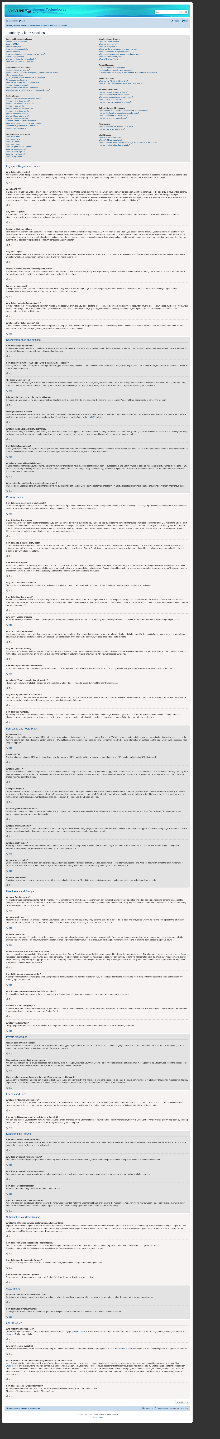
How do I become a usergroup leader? (114, 51)
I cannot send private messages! (112, 67)
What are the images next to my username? (23, 82)
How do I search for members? (111, 99)
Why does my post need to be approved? (22, 126)
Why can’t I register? (14, 46)
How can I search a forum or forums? (113, 92)
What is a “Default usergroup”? (111, 56)
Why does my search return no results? (114, 95)
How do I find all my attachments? (112, 129)
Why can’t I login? (13, 51)
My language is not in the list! (17, 80)
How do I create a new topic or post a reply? (23, 98)
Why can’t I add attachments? (17, 116)
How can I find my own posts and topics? (115, 102)
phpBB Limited (78, 1332)
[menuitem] (22, 21)
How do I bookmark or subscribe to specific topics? (119, 113)
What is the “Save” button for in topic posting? (24, 123)
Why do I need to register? (16, 42)
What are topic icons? (14, 157)
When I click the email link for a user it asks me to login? (28, 90)
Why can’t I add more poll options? (19, 108)
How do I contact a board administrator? (114, 145)
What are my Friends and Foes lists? (113, 81)
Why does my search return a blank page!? (116, 97)
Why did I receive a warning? (17, 118)
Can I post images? (13, 144)
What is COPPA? (12, 44)
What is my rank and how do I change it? (22, 87)
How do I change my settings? (18, 70)
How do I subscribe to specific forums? (114, 115)
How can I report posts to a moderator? (21, 121)
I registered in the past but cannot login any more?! (26, 54)
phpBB (91, 417)
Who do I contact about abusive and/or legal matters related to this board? (128, 143)
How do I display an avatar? (17, 85)
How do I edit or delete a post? (18, 101)
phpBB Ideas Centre (123, 1349)
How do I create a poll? (15, 106)
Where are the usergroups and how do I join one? (118, 49)
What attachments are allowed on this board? (116, 127)
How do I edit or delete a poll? (17, 111)
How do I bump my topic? (16, 128)
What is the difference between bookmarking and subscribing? (123, 111)
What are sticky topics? (15, 152)
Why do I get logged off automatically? (21, 59)
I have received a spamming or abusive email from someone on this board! (128, 72)
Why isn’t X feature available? (110, 140)
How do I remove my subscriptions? (113, 118)
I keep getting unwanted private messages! (116, 70)
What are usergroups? (108, 46)
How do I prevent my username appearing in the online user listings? (32, 72)
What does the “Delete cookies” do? (20, 61)
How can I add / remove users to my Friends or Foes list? (121, 83)
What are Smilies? (13, 142)
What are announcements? (16, 149)
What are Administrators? (109, 42)
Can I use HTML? (13, 139)
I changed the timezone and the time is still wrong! (25, 77)
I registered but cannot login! (17, 49)
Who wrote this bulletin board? (110, 138)
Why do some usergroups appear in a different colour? (120, 54)
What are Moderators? (108, 44)
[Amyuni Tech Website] (19, 10)
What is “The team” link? (108, 59)
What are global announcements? (19, 147)
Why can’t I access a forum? (17, 113)
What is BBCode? (13, 137)
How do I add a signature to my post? (20, 103)
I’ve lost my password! (15, 56)
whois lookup (12, 1366)
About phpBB (12, 1334)
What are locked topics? (15, 154)
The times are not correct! (16, 75)
